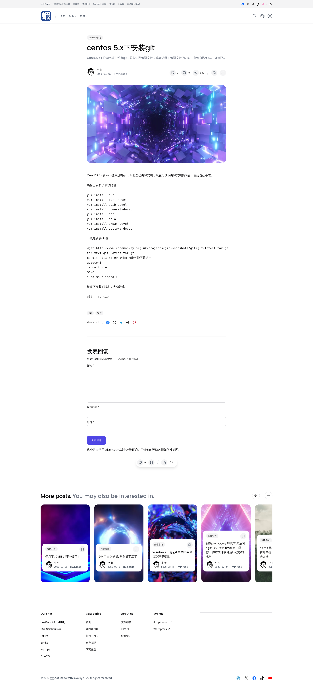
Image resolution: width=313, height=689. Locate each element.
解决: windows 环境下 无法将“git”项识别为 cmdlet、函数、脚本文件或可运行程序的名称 (225, 550)
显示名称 (93, 407)
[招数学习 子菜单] (97, 636)
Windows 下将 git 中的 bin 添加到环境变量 (173, 554)
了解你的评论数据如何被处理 (159, 450)
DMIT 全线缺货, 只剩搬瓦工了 (118, 556)
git (90, 313)
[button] (270, 4)
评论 (90, 365)
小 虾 (100, 70)
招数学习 (158, 544)
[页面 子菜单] (86, 15)
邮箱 (90, 422)
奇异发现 (105, 548)
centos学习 (95, 37)
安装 (99, 313)
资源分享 (51, 548)
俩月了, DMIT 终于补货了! (62, 556)
